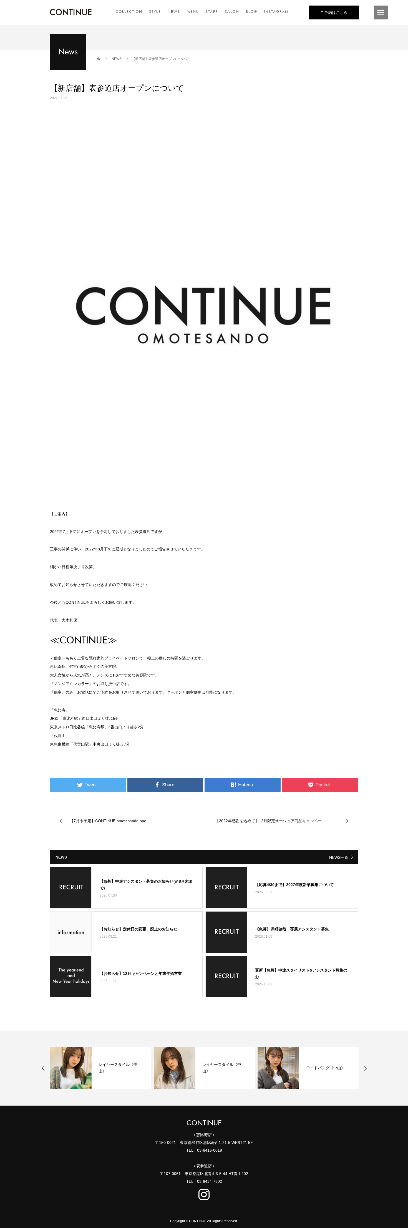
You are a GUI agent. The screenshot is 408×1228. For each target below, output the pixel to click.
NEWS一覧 (338, 857)
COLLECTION (129, 11)
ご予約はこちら (333, 12)
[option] (100, 1068)
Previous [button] (43, 1068)
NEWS (174, 11)
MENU (193, 11)
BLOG (251, 11)
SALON (232, 11)
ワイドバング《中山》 (325, 1068)
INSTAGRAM (276, 11)
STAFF (212, 11)
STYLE (155, 11)
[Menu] (381, 12)
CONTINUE (204, 1123)
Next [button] (365, 1068)
